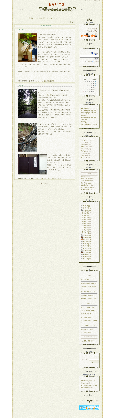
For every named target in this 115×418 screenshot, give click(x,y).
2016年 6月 (85, 223)
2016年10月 (85, 216)
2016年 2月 (85, 231)
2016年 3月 (85, 229)
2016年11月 (85, 214)
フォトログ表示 (92, 34)
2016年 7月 (85, 221)
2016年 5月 (85, 225)
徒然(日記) (46, 81)
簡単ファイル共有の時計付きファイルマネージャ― (44, 18)
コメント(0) (39, 81)
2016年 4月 (85, 227)
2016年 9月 (85, 218)
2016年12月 (85, 212)
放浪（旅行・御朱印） (50, 178)
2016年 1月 (85, 233)
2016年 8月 (85, 219)
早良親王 (49, 95)
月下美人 (61, 39)
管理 (52, 81)
